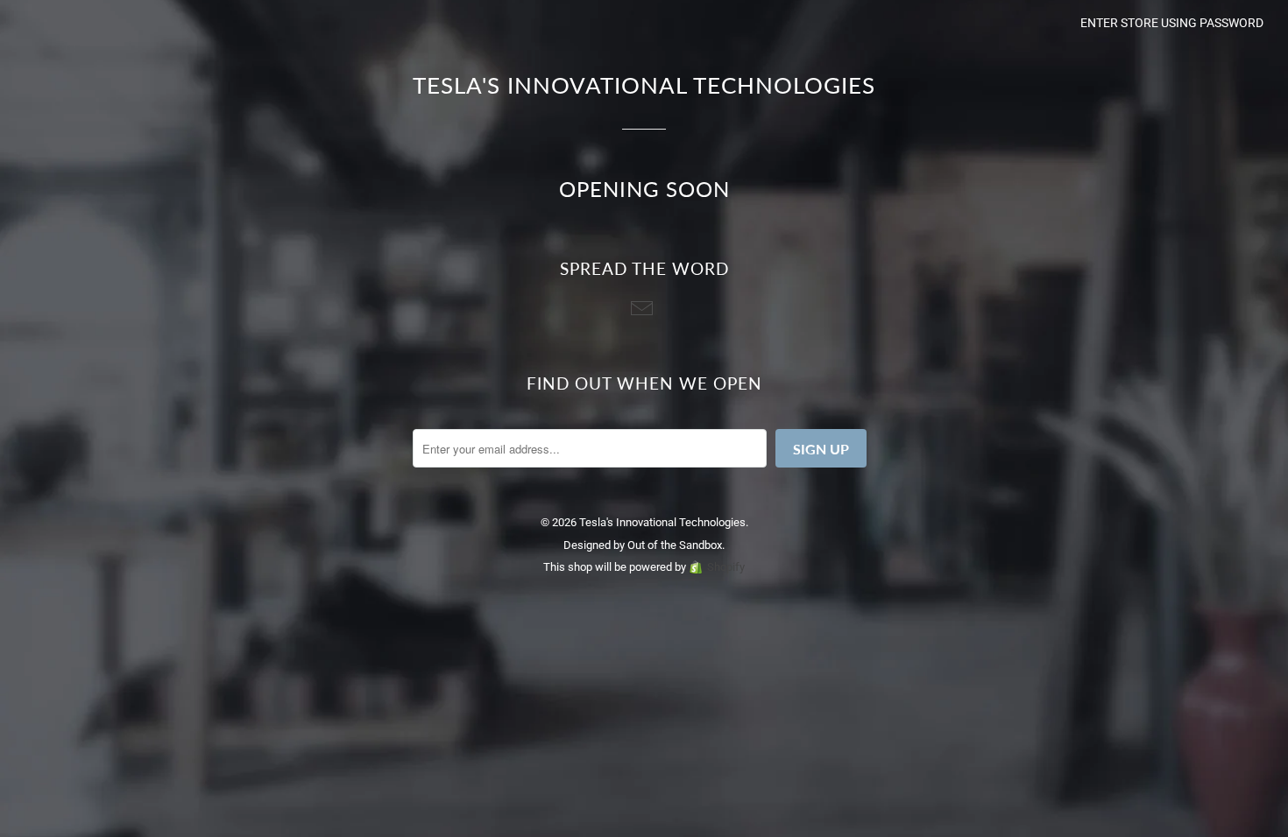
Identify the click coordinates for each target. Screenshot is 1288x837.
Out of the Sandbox (674, 545)
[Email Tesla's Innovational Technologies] (644, 309)
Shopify (726, 566)
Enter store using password (1171, 23)
